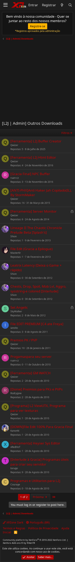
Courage (15, 484)
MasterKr (15, 253)
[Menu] (5, 5)
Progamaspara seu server (31, 356)
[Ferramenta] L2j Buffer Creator (35, 141)
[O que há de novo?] (62, 5)
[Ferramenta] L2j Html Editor (33, 157)
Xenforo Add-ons (19, 542)
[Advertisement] (37, 79)
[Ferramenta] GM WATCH (30, 373)
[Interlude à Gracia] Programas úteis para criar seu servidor (39, 462)
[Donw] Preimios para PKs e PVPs (36, 389)
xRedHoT (15, 447)
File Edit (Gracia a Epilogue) (31, 249)
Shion (13, 236)
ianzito (14, 328)
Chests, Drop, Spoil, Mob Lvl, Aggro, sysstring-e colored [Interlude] (38, 288)
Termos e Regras (14, 528)
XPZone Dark (14, 522)
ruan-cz (14, 178)
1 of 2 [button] (24, 497)
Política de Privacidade (43, 528)
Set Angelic (19, 307)
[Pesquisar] (70, 5)
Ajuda (65, 528)
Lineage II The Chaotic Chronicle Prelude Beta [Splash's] (36, 230)
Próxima (38, 497)
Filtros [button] (65, 133)
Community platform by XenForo (34, 539)
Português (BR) (39, 522)
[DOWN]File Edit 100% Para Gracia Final (41, 426)
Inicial (7, 532)
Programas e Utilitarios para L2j (35, 480)
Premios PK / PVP (23, 340)
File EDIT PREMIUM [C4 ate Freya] (36, 324)
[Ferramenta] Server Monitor (33, 211)
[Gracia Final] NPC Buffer (30, 173)
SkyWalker (16, 311)
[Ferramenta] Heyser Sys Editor (35, 443)
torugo (14, 468)
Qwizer (14, 145)
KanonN (14, 430)
